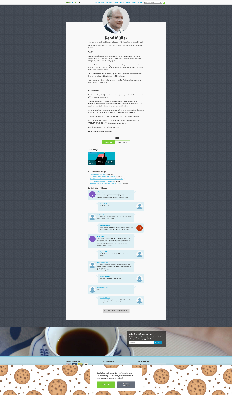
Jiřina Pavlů (100, 192)
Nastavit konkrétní (126, 384)
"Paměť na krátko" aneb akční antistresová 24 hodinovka (106, 179)
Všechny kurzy (99, 2)
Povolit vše (106, 385)
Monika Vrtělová (105, 276)
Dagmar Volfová (104, 252)
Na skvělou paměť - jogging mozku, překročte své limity (106, 183)
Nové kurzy (109, 2)
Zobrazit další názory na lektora (117, 310)
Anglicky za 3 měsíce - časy (98, 174)
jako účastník (122, 142)
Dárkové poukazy (131, 2)
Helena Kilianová (105, 225)
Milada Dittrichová (102, 287)
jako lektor (108, 142)
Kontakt (140, 2)
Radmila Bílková (105, 298)
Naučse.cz (73, 2)
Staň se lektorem (119, 2)
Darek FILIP (103, 204)
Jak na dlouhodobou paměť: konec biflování (102, 176)
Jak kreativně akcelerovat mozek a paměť (102, 181)
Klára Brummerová (102, 262)
